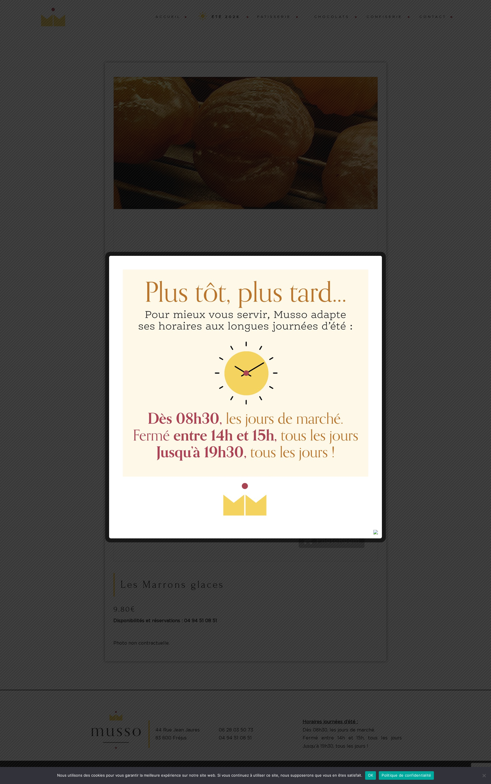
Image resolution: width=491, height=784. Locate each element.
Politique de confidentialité (406, 775)
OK (370, 775)
